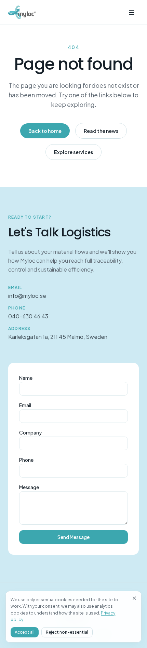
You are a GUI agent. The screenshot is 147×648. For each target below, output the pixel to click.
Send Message (73, 537)
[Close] (134, 598)
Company (30, 432)
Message (29, 487)
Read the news (101, 131)
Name (25, 378)
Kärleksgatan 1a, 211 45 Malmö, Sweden (57, 336)
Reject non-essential (67, 632)
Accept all (25, 632)
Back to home (45, 131)
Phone (26, 460)
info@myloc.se (27, 295)
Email (25, 405)
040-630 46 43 (28, 316)
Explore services (73, 152)
